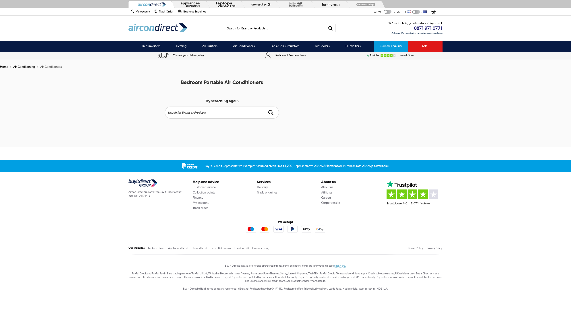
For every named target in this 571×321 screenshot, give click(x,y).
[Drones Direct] (259, 4)
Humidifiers (353, 46)
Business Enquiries (391, 45)
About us (327, 187)
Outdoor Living (260, 248)
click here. (340, 265)
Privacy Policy (435, 248)
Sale (424, 45)
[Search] (331, 28)
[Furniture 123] (329, 4)
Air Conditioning (24, 66)
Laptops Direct (156, 248)
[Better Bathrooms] (294, 4)
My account (201, 202)
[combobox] (280, 28)
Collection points (204, 192)
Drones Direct (199, 248)
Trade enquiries (267, 192)
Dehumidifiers (151, 46)
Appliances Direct (178, 248)
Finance (198, 197)
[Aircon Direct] (150, 4)
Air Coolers (322, 46)
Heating (181, 46)
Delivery (262, 187)
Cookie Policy (415, 248)
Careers (326, 197)
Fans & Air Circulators (285, 46)
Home (4, 66)
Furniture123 (241, 248)
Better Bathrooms (221, 248)
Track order (200, 208)
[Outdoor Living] (365, 4)
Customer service (204, 187)
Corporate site (330, 202)
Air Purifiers (209, 46)
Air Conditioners (244, 46)
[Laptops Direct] (224, 4)
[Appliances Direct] (189, 4)
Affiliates (326, 192)
